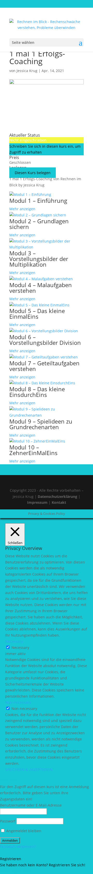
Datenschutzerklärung (57, 496)
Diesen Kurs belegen (33, 172)
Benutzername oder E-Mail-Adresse (31, 805)
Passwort (8, 821)
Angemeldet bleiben (23, 830)
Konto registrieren (16, 871)
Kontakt (59, 502)
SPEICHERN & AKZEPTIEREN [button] (28, 769)
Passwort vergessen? (18, 846)
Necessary (20, 647)
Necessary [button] (14, 641)
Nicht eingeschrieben (28, 140)
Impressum (38, 502)
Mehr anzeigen (22, 208)
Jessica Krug (27, 70)
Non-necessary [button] (18, 702)
